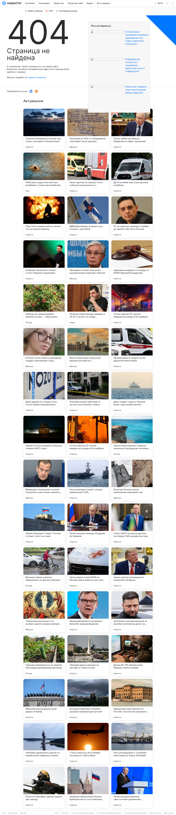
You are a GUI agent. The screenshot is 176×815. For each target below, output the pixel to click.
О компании (13, 813)
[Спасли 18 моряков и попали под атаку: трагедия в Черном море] (44, 129)
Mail (4, 813)
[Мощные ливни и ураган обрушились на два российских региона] (44, 568)
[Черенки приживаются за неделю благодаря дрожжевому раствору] (44, 655)
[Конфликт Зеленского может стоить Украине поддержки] (44, 260)
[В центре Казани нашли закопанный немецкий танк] (132, 480)
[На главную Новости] (13, 3)
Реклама (23, 813)
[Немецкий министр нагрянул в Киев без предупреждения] (88, 611)
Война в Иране (35, 11)
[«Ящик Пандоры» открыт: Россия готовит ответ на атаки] (44, 524)
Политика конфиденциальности (109, 813)
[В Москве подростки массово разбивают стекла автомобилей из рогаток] (44, 173)
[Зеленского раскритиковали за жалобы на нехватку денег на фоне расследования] (132, 611)
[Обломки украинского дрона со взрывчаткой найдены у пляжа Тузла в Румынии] (44, 743)
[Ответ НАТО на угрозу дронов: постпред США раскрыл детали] (132, 524)
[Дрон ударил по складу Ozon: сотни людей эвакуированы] (44, 392)
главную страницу (37, 77)
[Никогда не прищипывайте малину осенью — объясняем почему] (44, 304)
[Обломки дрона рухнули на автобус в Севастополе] (88, 655)
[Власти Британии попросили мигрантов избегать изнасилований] (88, 348)
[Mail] (4, 3)
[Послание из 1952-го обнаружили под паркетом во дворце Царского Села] (88, 129)
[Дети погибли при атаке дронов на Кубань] (132, 173)
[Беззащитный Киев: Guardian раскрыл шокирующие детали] (88, 699)
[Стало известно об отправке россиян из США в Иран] (88, 743)
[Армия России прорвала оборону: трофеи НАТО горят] (44, 436)
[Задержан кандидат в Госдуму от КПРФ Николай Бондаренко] (132, 260)
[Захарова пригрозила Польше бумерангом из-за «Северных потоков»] (88, 787)
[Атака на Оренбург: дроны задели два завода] (44, 787)
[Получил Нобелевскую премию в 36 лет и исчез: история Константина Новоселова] (88, 304)
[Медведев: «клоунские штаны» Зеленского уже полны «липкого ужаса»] (44, 480)
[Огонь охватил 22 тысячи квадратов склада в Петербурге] (88, 436)
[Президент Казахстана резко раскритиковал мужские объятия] (88, 260)
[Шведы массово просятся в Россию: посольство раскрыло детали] (132, 699)
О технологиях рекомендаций (82, 813)
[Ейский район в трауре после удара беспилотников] (132, 348)
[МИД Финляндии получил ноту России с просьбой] (88, 217)
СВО (51, 11)
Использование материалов (135, 813)
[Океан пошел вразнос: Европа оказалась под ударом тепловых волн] (132, 436)
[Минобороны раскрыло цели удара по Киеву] (44, 699)
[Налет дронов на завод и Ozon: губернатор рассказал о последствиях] (88, 173)
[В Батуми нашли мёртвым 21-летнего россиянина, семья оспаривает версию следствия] (88, 392)
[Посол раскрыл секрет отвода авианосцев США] (88, 480)
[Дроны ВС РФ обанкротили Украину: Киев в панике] (132, 655)
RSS (56, 813)
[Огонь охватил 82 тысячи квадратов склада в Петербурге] (132, 304)
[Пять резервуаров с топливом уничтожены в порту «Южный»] (132, 743)
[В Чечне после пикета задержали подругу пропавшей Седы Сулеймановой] (44, 348)
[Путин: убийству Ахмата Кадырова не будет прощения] (132, 129)
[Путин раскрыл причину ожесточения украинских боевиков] (132, 787)
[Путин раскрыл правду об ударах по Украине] (88, 524)
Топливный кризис (68, 11)
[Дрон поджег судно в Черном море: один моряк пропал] (132, 392)
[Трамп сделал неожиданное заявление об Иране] (132, 568)
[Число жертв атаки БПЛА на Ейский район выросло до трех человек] (88, 568)
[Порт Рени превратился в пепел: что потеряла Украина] (44, 217)
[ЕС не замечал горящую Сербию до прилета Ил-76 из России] (132, 217)
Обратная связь (155, 813)
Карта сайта (169, 813)
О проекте (65, 813)
